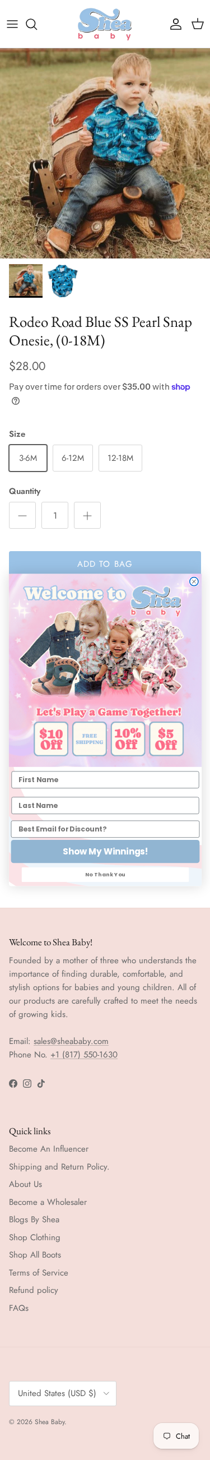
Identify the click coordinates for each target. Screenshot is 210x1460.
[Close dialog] (193, 581)
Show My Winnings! (104, 851)
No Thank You (105, 874)
